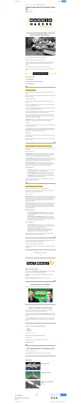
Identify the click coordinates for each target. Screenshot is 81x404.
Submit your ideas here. (29, 342)
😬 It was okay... (29, 329)
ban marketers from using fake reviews (39, 271)
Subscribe (63, 1)
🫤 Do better (28, 330)
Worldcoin (28, 274)
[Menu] (67, 1)
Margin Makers (27, 4)
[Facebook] (54, 398)
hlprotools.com (46, 313)
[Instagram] (57, 398)
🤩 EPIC (27, 328)
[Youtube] (52, 398)
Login (59, 1)
